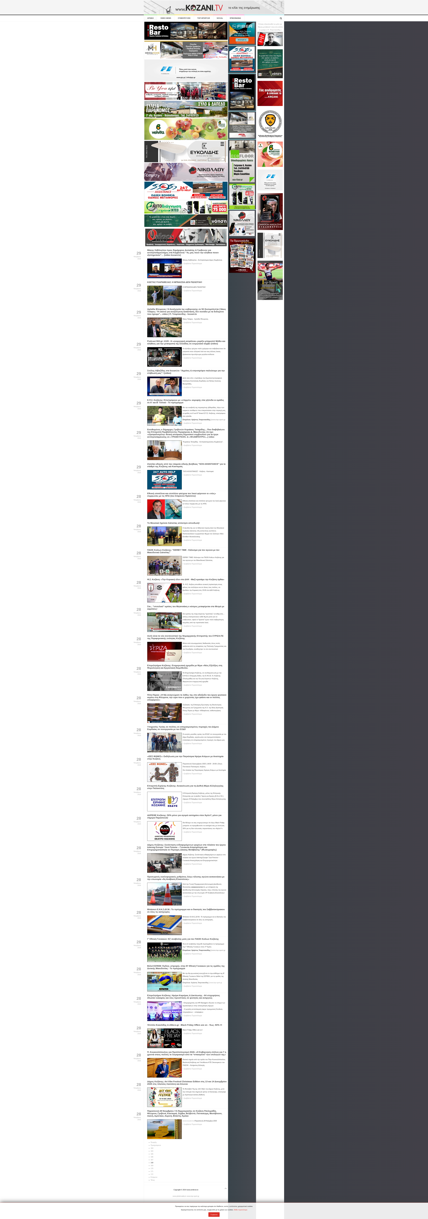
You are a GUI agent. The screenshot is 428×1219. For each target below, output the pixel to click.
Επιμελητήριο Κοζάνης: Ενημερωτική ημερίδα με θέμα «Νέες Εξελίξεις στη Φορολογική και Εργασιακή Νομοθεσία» (184, 666)
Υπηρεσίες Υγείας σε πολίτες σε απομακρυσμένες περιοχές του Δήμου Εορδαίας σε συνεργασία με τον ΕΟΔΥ (183, 728)
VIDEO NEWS (165, 18)
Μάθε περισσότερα (240, 1210)
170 (152, 1168)
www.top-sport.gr (216, 983)
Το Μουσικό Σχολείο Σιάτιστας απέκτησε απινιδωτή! (173, 523)
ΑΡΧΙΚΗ (150, 18)
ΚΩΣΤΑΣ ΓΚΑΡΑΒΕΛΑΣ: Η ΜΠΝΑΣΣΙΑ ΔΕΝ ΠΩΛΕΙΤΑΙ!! (174, 282)
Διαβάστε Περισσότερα (193, 263)
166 (152, 1157)
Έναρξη (153, 1142)
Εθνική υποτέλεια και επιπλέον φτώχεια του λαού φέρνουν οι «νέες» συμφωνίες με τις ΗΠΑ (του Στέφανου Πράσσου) (181, 494)
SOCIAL (220, 18)
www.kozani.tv (188, 1121)
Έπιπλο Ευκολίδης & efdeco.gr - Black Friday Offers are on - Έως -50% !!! (184, 1025)
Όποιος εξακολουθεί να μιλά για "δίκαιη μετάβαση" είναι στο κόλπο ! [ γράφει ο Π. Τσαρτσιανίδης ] (270, 27)
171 (152, 1171)
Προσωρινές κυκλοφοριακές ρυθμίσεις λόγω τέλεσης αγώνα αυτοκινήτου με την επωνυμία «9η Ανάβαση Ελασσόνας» (185, 878)
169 (152, 1165)
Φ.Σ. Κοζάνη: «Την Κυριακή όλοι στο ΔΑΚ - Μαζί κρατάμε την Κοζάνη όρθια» (185, 579)
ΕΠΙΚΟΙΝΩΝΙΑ (235, 18)
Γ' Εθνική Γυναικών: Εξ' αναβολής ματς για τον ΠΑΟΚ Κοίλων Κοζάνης (183, 939)
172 (152, 1174)
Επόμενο (154, 1177)
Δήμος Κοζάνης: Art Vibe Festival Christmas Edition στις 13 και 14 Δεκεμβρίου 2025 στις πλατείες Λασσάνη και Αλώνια (187, 1082)
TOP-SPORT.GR (203, 18)
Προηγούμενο (156, 1145)
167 (152, 1160)
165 (152, 1154)
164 (152, 1151)
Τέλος (153, 1180)
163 (152, 1148)
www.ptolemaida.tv (179, 1196)
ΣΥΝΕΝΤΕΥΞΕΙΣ (184, 18)
